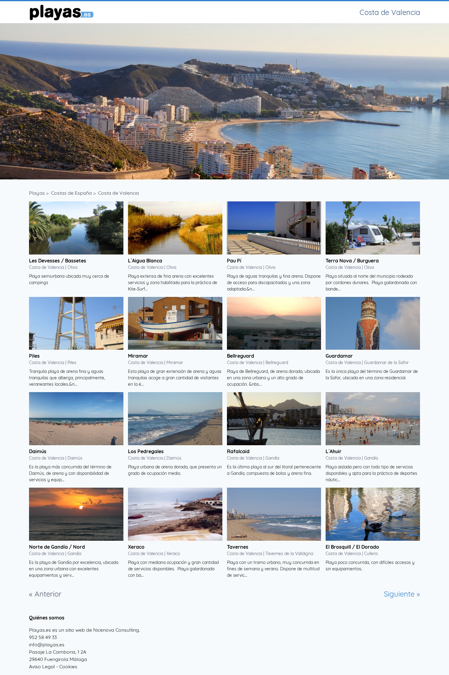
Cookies (68, 666)
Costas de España (71, 193)
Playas (37, 193)
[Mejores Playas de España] (61, 12)
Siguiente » (402, 593)
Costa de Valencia (118, 193)
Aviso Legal (42, 666)
